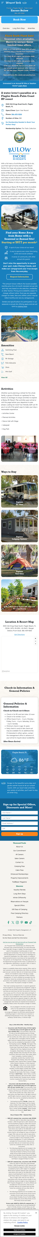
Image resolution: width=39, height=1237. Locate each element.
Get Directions (19, 634)
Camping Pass (19, 866)
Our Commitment (19, 851)
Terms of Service (18, 935)
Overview (6, 28)
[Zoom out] (35, 641)
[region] (19, 654)
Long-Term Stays (19, 28)
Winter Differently (19, 897)
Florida (9, 8)
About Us (19, 847)
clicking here (22, 306)
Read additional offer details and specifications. (19, 75)
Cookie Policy (22, 1222)
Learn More (22, 86)
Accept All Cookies (19, 1234)
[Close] (36, 1213)
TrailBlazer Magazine (19, 882)
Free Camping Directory (19, 913)
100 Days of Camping (19, 909)
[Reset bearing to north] (35, 643)
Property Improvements (19, 878)
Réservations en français (19, 901)
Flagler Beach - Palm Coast (23, 8)
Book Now (19, 20)
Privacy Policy (7, 935)
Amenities (31, 28)
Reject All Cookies (19, 1230)
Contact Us (19, 862)
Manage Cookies (19, 1225)
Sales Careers (19, 858)
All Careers (19, 854)
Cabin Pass (19, 870)
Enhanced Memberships (19, 874)
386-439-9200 (19, 13)
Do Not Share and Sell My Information (15, 938)
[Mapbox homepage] (6, 671)
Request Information (19, 277)
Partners (19, 917)
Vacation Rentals (19, 890)
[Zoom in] (35, 638)
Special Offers (19, 905)
